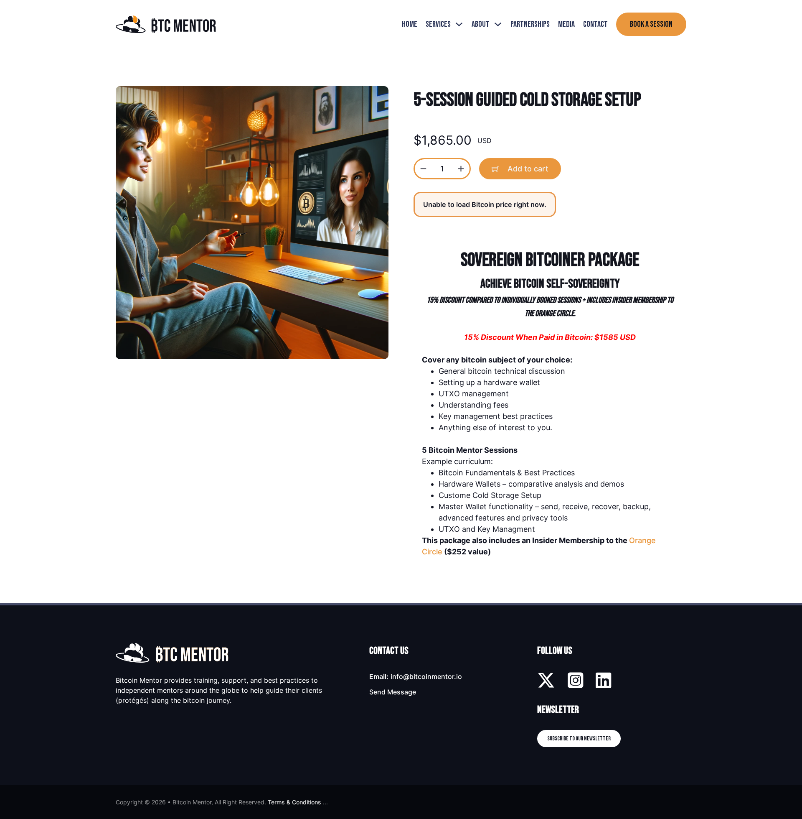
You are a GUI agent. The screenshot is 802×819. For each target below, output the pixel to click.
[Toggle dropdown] (459, 24)
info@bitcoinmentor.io (426, 676)
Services (438, 24)
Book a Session (651, 24)
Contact (595, 24)
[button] (377, 97)
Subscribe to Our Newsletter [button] (579, 738)
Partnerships (530, 24)
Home (409, 24)
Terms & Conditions (294, 802)
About (481, 24)
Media (566, 24)
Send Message (392, 692)
